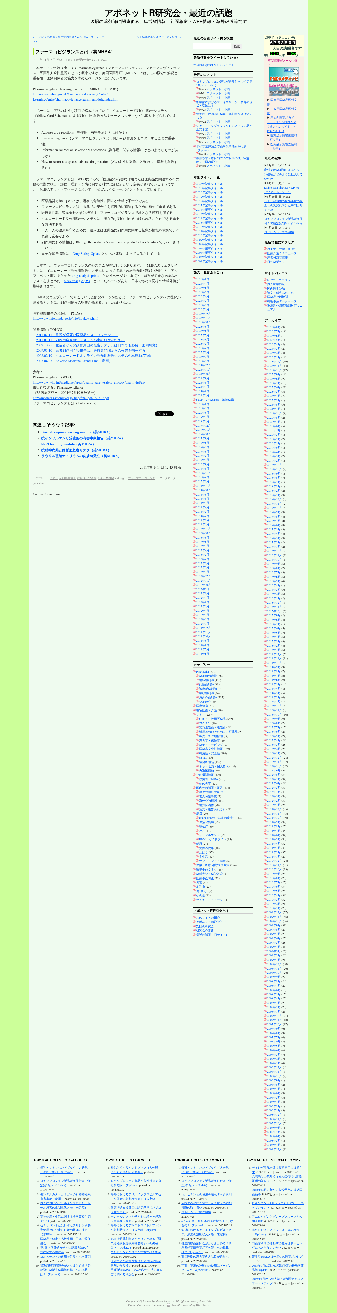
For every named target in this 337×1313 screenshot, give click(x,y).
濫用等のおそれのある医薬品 (218, 732)
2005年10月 (274, 1123)
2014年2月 (274, 697)
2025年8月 (202, 331)
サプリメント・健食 (212, 861)
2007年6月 (274, 1041)
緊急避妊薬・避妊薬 (212, 727)
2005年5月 (274, 1140)
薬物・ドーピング (211, 745)
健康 (199, 843)
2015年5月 (274, 632)
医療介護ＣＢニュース (282, 253)
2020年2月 (274, 439)
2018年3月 (274, 486)
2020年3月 (274, 434)
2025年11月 (203, 318)
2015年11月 (203, 473)
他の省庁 (205, 783)
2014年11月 (203, 486)
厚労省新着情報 (277, 257)
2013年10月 (203, 533)
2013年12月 (274, 706)
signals (203, 757)
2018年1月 (202, 421)
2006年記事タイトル (209, 252)
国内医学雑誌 (276, 288)
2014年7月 (202, 503)
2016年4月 (274, 585)
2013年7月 (202, 546)
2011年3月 (274, 848)
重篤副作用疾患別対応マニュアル (285, 307)
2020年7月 (202, 408)
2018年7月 (274, 482)
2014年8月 (202, 498)
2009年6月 (274, 938)
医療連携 (202, 706)
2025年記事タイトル (209, 188)
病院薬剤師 (206, 684)
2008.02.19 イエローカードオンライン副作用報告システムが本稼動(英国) (93, 355)
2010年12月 (274, 860)
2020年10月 (274, 413)
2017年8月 (202, 443)
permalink (38, 483)
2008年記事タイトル (209, 244)
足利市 (200, 886)
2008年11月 (274, 968)
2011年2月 (274, 852)
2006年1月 (274, 1110)
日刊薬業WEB (276, 262)
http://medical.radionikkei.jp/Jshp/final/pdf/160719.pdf (71, 397)
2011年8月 (202, 645)
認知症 (203, 826)
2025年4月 (202, 348)
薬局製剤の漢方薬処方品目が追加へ (205, 1256)
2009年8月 (274, 929)
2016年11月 (274, 555)
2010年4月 (274, 895)
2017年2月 (274, 542)
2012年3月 (202, 615)
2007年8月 (274, 1033)
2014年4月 (202, 516)
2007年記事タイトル (209, 248)
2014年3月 (202, 520)
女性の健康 (206, 848)
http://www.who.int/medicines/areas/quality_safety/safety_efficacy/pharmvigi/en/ (89, 382)
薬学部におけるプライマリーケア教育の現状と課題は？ (224, 103)
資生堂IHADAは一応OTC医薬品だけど (277, 1256)
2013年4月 (202, 559)
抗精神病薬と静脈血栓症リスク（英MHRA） (76, 450)
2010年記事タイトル (209, 235)
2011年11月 (203, 632)
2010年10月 (274, 869)
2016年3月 (274, 589)
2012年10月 (203, 585)
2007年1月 (274, 1063)
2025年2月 (202, 357)
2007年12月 (274, 1016)
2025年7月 (202, 335)
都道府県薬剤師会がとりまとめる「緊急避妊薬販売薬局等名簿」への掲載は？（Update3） (65, 1269)
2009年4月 (274, 947)
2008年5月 (274, 994)
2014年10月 (203, 490)
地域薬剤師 (206, 680)
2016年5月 (274, 581)
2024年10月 (203, 374)
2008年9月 (274, 977)
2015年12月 (274, 602)
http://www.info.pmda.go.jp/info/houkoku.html (65, 318)
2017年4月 (202, 460)
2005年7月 (274, 1132)
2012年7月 (202, 597)
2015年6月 (274, 628)
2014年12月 (274, 654)
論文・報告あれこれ (212, 809)
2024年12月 (203, 365)
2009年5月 (274, 942)
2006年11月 (274, 1071)
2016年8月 (202, 468)
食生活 (203, 856)
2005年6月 (274, 1136)
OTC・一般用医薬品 (212, 719)
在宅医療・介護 (206, 710)
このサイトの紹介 (208, 917)
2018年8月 (274, 477)
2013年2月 (202, 567)
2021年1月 (274, 409)
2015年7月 (274, 624)
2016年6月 (274, 577)
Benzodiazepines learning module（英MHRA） (76, 432)
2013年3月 (202, 563)
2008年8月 (274, 981)
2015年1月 (274, 650)
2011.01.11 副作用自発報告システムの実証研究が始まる (80, 340)
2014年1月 (202, 524)
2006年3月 (274, 1106)
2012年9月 (202, 589)
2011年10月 (203, 636)
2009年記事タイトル (209, 240)
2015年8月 (274, 620)
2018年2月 (274, 490)
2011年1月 (274, 856)
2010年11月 (274, 865)
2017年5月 (202, 455)
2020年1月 (274, 443)
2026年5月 (202, 292)
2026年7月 (202, 283)
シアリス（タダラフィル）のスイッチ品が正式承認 (224, 127)
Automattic (158, 1305)
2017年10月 (203, 434)
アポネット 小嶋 (218, 89)
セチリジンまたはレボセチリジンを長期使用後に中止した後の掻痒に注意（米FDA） (65, 1229)
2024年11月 (203, 369)
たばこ (203, 852)
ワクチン (205, 723)
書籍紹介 (202, 891)
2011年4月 (274, 843)
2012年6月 (202, 602)
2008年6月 (274, 990)
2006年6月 (274, 1093)
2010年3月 (274, 899)
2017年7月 (202, 447)
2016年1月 (274, 598)
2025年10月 (203, 322)
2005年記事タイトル (209, 257)
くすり (54, 478)
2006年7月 (274, 1089)
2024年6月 (202, 391)
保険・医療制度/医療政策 (212, 865)
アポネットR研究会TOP (211, 922)
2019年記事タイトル (209, 197)
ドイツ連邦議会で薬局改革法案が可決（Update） (221, 148)
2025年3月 (202, 352)
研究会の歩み (205, 930)
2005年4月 (274, 1145)
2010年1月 (274, 908)
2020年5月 (274, 430)
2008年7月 (274, 985)
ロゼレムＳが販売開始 (279, 232)
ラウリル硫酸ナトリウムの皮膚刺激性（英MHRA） (81, 455)
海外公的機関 (106, 478)
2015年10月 (274, 611)
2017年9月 (202, 438)
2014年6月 (202, 507)
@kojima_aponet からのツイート (213, 65)
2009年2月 (274, 955)
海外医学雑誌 (276, 284)
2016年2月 (274, 594)
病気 (199, 813)
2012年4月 (202, 610)
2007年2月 (274, 1059)
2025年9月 (202, 326)
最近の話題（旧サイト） (212, 935)
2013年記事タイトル (209, 222)
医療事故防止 (205, 878)
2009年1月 (274, 960)
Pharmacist (202, 671)
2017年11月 (203, 429)
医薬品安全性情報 (211, 749)
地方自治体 (206, 805)
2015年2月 (274, 645)
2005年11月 (274, 1119)
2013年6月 (202, 550)
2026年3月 (202, 300)
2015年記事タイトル (209, 214)
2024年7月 (202, 386)
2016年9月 (202, 464)
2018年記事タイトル (209, 201)
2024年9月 (202, 378)
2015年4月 (202, 477)
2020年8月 (202, 404)
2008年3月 (274, 1003)
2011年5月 (274, 839)
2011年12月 (203, 628)
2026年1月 (202, 309)
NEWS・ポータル (278, 280)
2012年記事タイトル (209, 227)
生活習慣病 (206, 822)
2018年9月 (274, 473)
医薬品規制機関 (277, 297)
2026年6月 (202, 288)
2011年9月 (202, 640)
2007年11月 (274, 1020)
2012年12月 (203, 576)
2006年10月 (274, 1076)
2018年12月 (274, 465)
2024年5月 (202, 395)
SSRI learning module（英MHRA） (68, 444)
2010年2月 (274, 904)
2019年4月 (274, 452)
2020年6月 (202, 412)
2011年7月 (202, 649)
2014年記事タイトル (209, 218)
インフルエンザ (209, 835)
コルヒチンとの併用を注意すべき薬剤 (65, 1256)
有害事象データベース (282, 301)
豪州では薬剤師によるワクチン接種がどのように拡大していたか (283, 174)
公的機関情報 (67, 478)
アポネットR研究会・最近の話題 (168, 12)
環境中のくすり (206, 869)
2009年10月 (274, 921)
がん (202, 831)
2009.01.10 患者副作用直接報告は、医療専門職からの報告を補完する (90, 350)
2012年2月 (202, 619)
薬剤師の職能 (208, 676)
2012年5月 (202, 606)
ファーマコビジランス (141, 478)
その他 (200, 895)
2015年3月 (202, 481)
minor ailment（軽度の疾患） (217, 818)
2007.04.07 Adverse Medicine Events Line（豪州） (74, 360)
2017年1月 (274, 546)
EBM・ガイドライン (212, 839)
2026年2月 (202, 305)
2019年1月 (202, 417)
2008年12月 (274, 964)
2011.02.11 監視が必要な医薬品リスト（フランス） (77, 334)
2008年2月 (274, 1007)
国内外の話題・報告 (209, 788)
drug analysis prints (85, 275)
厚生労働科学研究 (211, 792)
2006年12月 (274, 1067)
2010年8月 (274, 878)
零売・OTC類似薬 (211, 736)
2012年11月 (203, 580)
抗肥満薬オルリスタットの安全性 (159, 37)
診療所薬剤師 (208, 689)
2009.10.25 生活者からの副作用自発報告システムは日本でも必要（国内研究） (97, 345)
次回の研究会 (205, 926)
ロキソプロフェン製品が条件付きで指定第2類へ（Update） (224, 83)
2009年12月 (274, 912)
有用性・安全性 (86, 478)
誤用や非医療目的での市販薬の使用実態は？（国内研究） (222, 159)
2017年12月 (203, 425)
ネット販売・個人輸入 (214, 766)
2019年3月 (274, 456)
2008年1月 (274, 1011)
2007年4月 (274, 1050)
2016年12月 (274, 551)
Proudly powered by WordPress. (190, 1305)
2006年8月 (274, 1084)
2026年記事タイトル (209, 184)
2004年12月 (274, 1149)
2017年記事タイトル (209, 205)
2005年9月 (274, 1128)
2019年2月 (274, 460)
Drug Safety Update (86, 253)
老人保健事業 (208, 796)
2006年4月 (274, 1102)
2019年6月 (274, 447)
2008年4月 (274, 998)
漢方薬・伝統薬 (209, 740)
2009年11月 (274, 917)
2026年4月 (202, 296)
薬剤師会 (205, 701)
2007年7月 (274, 1037)
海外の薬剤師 (208, 697)
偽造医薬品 (206, 770)
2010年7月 (274, 882)
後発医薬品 (206, 762)
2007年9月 (274, 1028)
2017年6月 (202, 451)
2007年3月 (274, 1054)
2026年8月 (202, 279)
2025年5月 (202, 343)
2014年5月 (202, 511)
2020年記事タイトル (209, 192)
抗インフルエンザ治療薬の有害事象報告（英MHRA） (83, 438)
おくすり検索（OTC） (282, 249)
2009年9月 (274, 925)
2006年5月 (274, 1097)
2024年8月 (202, 382)
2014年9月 (202, 494)
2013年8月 (202, 541)
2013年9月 (202, 537)
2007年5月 (274, 1046)
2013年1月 (202, 572)
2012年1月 (202, 623)
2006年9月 (274, 1080)
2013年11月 (203, 529)
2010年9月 (274, 874)
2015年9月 (274, 615)
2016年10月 (274, 559)
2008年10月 (274, 972)
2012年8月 (202, 593)
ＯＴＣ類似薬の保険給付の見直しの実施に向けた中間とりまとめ (283, 205)
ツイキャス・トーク (209, 900)
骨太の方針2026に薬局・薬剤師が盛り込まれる (224, 115)
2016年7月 (274, 572)
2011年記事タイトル (209, 231)
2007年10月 (274, 1024)
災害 (199, 882)
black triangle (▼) (77, 280)
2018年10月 (274, 469)
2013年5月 (202, 554)
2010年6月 (274, 886)
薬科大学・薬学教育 (209, 874)
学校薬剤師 (206, 693)
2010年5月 (274, 891)
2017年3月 (274, 538)
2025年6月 (202, 339)
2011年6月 (202, 654)
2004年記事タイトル (209, 261)
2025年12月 (203, 314)
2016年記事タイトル (209, 209)
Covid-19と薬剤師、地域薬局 (215, 400)
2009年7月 (274, 934)
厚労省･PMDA (208, 779)
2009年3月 (274, 951)
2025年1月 (202, 361)
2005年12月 (274, 1114)
